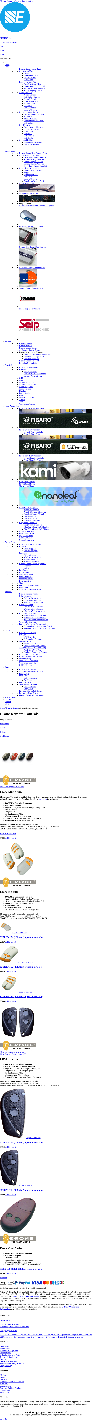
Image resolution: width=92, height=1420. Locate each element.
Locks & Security (30, 99)
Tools (21, 402)
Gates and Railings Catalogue (11, 1388)
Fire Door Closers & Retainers (30, 585)
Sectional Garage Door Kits (34, 160)
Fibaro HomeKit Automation (30, 456)
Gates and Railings (26, 140)
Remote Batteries (25, 346)
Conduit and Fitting (26, 382)
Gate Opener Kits (25, 71)
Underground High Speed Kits (35, 86)
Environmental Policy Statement (12, 1363)
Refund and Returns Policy (10, 1355)
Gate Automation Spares (28, 112)
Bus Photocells (29, 680)
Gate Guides (28, 131)
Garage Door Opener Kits (29, 155)
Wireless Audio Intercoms (33, 607)
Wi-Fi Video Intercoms (32, 557)
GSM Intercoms (30, 555)
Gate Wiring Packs (26, 387)
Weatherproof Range (27, 404)
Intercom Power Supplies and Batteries (38, 626)
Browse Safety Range (27, 669)
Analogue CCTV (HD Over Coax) (32, 648)
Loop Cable (28, 689)
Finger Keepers (25, 682)
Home (7, 65)
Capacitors (23, 380)
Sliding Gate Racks (31, 129)
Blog (7, 704)
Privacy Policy (5, 1353)
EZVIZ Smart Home (27, 484)
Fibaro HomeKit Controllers (34, 458)
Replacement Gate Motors (34, 114)
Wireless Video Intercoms (33, 609)
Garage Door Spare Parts (28, 193)
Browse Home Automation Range (32, 408)
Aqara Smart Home (26, 531)
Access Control (30, 95)
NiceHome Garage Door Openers (32, 268)
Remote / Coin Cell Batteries (35, 374)
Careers (3, 1359)
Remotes (8, 341)
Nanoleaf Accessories (32, 521)
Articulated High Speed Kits (34, 88)
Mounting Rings (25, 659)
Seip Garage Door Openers (29, 309)
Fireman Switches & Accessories (31, 695)
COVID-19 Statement (8, 1361)
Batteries (22, 369)
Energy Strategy (6, 1366)
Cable (21, 378)
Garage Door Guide (26, 183)
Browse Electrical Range (28, 367)
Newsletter (4, 1384)
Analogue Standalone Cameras (35, 652)
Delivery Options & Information (12, 1381)
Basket (2, 1377)
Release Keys (29, 123)
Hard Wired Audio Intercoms (35, 615)
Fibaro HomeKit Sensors (33, 460)
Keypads (27, 172)
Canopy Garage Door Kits (34, 164)
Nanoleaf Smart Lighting (28, 508)
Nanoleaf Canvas (30, 516)
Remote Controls (30, 110)
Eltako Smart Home (26, 533)
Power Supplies (25, 393)
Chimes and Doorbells (27, 663)
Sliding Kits (28, 80)
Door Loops (23, 587)
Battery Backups (30, 372)
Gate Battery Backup (32, 97)
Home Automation (12, 406)
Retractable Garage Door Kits (35, 157)
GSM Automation (26, 574)
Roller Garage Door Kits (33, 162)
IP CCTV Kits (29, 637)
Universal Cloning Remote (34, 356)
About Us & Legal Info (9, 1351)
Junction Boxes (25, 389)
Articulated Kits (30, 78)
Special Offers (10, 697)
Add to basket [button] (10, 838)
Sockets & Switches (26, 397)
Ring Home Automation (28, 523)
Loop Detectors (25, 581)
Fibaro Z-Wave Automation (29, 430)
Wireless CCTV (25, 641)
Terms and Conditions (8, 1357)
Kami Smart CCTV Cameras (30, 654)
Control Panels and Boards (34, 121)
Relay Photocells (30, 678)
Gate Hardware (25, 125)
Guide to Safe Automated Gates (31, 671)
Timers (22, 400)
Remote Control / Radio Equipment (32, 564)
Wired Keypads (30, 549)
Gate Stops (28, 134)
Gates (7, 67)
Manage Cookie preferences (10, 1)
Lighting (22, 391)
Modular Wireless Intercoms (34, 611)
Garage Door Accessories (28, 168)
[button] (6, 58)
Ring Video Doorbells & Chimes (36, 529)
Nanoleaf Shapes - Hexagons (35, 512)
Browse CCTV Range (27, 633)
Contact (8, 699)
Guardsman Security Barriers (35, 181)
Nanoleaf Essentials (31, 510)
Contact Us (4, 1346)
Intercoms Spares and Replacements (32, 624)
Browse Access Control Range (30, 544)
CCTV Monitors (25, 665)
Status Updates (5, 1390)
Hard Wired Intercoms (32, 561)
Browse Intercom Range (28, 594)
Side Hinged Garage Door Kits (35, 166)
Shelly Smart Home (26, 486)
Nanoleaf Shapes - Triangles (34, 514)
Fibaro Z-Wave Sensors (33, 434)
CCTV (7, 630)
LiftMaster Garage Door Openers (31, 226)
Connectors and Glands (28, 385)
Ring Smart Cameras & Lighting (36, 527)
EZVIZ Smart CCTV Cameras (31, 656)
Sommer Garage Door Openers (31, 288)
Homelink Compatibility (28, 363)
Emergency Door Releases (29, 693)
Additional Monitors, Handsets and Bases (39, 628)
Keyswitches (24, 572)
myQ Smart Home (31, 101)
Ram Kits (27, 73)
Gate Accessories (25, 93)
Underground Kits (31, 75)
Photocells (28, 106)
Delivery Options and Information (25, 1296)
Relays (21, 395)
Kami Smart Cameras (27, 482)
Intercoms (23, 553)
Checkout (3, 1379)
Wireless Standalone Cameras (35, 646)
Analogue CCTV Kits (32, 650)
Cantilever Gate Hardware (34, 127)
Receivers (27, 566)
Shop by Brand (25, 204)
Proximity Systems (26, 579)
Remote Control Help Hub (29, 361)
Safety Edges (24, 674)
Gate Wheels (29, 136)
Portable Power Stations (33, 376)
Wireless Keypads (30, 551)
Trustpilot (3, 1278)
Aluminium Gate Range (33, 142)
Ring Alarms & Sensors (33, 525)
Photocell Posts (29, 103)
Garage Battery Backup (33, 170)
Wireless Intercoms (31, 559)
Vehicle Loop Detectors (28, 684)
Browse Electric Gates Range (30, 69)
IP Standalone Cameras (32, 639)
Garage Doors (10, 151)
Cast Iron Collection (31, 144)
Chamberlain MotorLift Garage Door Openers (36, 206)
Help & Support (6, 1348)
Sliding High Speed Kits (33, 90)
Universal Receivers (31, 359)
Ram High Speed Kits (32, 84)
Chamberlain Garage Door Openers (32, 247)
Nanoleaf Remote (30, 518)
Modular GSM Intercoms (33, 602)
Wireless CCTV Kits (32, 643)
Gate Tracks (28, 138)
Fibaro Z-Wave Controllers (34, 432)
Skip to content (27, 1)
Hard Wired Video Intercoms (35, 618)
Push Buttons (24, 570)
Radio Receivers (30, 108)
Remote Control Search (28, 348)
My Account (4, 1375)
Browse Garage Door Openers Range (33, 153)
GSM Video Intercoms (32, 600)
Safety (7, 667)
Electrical (8, 365)
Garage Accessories (26, 540)
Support (8, 702)
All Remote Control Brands (29, 350)
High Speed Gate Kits (27, 82)
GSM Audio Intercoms (32, 598)
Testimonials (4, 1392)
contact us (43, 799)
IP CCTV (22, 635)
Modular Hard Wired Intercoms (36, 620)
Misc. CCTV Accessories (28, 661)
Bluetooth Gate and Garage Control (37, 354)
